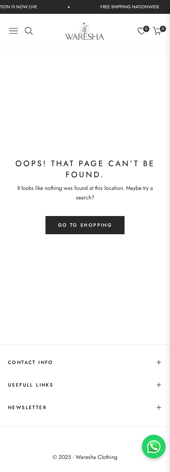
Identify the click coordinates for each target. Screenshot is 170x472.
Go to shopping (85, 225)
